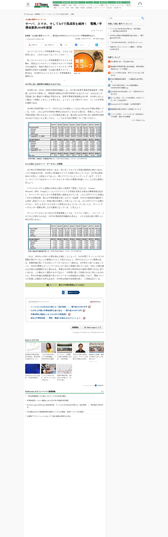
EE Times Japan (28, 14)
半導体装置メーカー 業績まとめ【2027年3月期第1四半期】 (48, 400)
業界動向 (37, 14)
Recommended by (89, 385)
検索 (143, 18)
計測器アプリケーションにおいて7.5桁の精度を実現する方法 (49, 416)
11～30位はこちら (139, 120)
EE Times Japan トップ (92, 327)
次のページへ (73, 292)
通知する (51, 45)
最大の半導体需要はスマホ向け (66, 285)
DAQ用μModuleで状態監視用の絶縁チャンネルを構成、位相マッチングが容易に (55, 412)
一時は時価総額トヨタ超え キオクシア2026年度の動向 (46, 396)
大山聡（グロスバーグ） (84, 39)
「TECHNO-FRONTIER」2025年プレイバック (126, 42)
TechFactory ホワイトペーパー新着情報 (40, 391)
